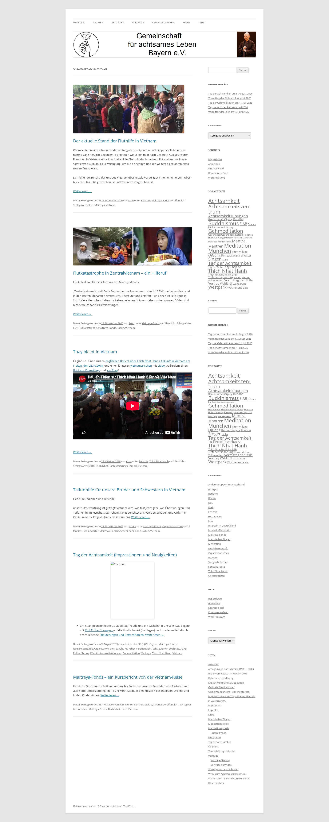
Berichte (145, 200)
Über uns (78, 22)
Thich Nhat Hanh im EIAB (222, 274)
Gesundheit (214, 234)
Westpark (217, 287)
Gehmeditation (131, 653)
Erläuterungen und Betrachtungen (122, 635)
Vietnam (110, 205)
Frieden (252, 224)
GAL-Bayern (150, 644)
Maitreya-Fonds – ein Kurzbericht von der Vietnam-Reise (127, 677)
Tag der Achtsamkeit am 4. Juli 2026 (228, 107)
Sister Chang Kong (130, 531)
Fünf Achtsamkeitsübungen (105, 653)
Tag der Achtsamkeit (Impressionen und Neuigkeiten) (125, 555)
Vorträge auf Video (221, 764)
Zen (246, 288)
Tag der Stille (215, 267)
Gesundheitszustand (232, 234)
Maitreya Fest (224, 241)
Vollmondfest (216, 280)
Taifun (120, 328)
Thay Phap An (232, 267)
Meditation (237, 245)
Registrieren (215, 159)
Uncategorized (216, 575)
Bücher (212, 498)
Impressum (214, 705)
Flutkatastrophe (88, 328)
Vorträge (138, 22)
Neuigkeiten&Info (83, 648)
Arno (131, 200)
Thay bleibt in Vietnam (95, 351)
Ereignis (212, 512)
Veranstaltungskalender (221, 751)
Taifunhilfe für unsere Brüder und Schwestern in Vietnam (129, 489)
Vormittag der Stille (238, 280)
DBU (210, 502)
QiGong (214, 255)
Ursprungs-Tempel (126, 466)
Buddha (238, 219)
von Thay (112, 370)
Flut (91, 205)
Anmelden (214, 164)
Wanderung (239, 283)
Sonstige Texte (216, 566)
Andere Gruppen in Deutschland (226, 484)
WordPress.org (216, 177)
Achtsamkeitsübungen (228, 215)
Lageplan (213, 710)
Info (210, 521)
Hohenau (248, 234)
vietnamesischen (141, 365)
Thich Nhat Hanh (159, 461)
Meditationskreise (218, 723)
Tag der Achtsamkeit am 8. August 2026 (230, 93)
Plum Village (240, 251)
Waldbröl (226, 284)
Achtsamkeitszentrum (229, 209)
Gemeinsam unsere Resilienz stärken (229, 691)
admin (132, 526)
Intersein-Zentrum (243, 237)
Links (201, 22)
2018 (91, 466)
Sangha (115, 531)
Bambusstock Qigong (220, 219)
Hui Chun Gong (216, 237)
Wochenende (235, 287)
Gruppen (98, 22)
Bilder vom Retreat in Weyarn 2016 (227, 673)
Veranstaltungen (163, 22)
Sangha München (126, 648)
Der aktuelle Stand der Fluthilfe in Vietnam (114, 141)
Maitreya (100, 205)
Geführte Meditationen (221, 687)
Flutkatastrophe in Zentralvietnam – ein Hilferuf (119, 273)
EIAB (140, 644)
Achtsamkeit (224, 201)
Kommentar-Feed (218, 173)
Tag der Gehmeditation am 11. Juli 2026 (230, 102)
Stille (225, 259)
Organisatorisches (172, 526)
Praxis (186, 22)
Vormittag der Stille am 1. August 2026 (229, 98)
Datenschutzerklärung (220, 678)
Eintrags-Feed (216, 168)
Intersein (82, 709)
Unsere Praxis (218, 733)
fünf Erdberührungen (99, 630)
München (219, 250)
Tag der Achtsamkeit (230, 263)
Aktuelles (118, 22)
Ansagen (213, 489)
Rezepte (212, 557)
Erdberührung (81, 653)
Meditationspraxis (218, 728)
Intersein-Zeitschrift (219, 530)
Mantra (239, 241)
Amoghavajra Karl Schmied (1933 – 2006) (231, 669)
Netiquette (214, 737)
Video (161, 365)
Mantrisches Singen (219, 539)
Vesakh (237, 277)
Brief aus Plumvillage (86, 370)
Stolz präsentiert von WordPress (117, 806)
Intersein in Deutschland (222, 525)
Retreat (226, 255)
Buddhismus (223, 223)
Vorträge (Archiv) (220, 760)
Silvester (245, 255)
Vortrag (213, 283)
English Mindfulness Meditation (226, 682)
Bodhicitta (174, 648)
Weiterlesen (82, 191)
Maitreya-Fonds (160, 200)
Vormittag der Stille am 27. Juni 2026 (228, 112)
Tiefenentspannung (220, 277)
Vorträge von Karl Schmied (223, 769)
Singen (215, 259)
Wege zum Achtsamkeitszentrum (227, 774)
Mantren (215, 246)
